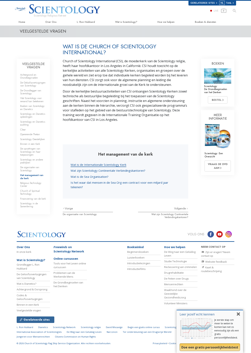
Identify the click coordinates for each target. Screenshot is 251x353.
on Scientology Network (69, 249)
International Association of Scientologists (39, 331)
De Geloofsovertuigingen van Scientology (32, 84)
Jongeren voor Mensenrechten (33, 336)
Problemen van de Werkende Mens (64, 274)
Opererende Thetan (30, 134)
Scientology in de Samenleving (29, 205)
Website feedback (216, 261)
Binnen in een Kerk (30, 144)
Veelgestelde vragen (29, 310)
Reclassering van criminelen (180, 267)
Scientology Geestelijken (32, 139)
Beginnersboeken (138, 252)
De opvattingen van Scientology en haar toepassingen (30, 152)
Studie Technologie (175, 261)
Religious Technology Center (30, 184)
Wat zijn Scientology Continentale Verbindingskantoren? (108, 170)
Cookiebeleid (176, 343)
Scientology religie (91, 327)
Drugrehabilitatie (174, 272)
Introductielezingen (138, 263)
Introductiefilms (136, 269)
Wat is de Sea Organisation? (89, 177)
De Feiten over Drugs (176, 278)
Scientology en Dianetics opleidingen (32, 115)
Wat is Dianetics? (26, 283)
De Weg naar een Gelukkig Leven (84, 331)
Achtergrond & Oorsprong (32, 289)
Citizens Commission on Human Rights (75, 336)
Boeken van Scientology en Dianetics (32, 107)
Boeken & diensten (205, 22)
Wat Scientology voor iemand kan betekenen (32, 99)
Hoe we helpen (166, 22)
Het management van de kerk (31, 176)
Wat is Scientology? (126, 22)
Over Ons (50, 22)
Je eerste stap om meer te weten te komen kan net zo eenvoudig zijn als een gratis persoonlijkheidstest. (226, 328)
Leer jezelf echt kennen (197, 314)
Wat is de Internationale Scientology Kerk (98, 165)
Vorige (69, 208)
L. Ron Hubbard (86, 22)
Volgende (180, 208)
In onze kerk (24, 252)
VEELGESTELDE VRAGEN (33, 66)
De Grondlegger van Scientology (30, 92)
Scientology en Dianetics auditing (32, 123)
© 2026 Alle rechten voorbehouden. (64, 343)
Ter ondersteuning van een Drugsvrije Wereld (147, 331)
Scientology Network (64, 327)
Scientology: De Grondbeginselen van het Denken (215, 89)
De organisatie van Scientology (80, 214)
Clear (23, 129)
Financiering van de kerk (33, 199)
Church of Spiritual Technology (30, 192)
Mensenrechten (173, 284)
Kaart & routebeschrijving (211, 269)
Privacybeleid (160, 343)
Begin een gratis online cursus (144, 327)
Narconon (112, 331)
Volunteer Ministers (175, 303)
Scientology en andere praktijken (31, 161)
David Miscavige (114, 327)
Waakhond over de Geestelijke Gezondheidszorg (175, 293)
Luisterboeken (136, 257)
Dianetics (43, 327)
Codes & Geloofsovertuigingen (30, 297)
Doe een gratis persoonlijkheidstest (209, 347)
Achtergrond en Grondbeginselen (29, 76)
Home (22, 22)
